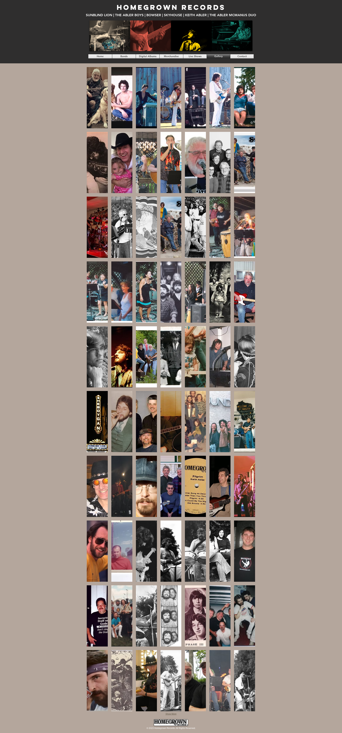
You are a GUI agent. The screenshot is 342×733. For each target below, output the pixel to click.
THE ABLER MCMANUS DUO (232, 15)
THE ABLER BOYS (129, 15)
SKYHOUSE (173, 15)
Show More (171, 714)
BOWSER (153, 15)
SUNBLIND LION (99, 15)
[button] (97, 97)
